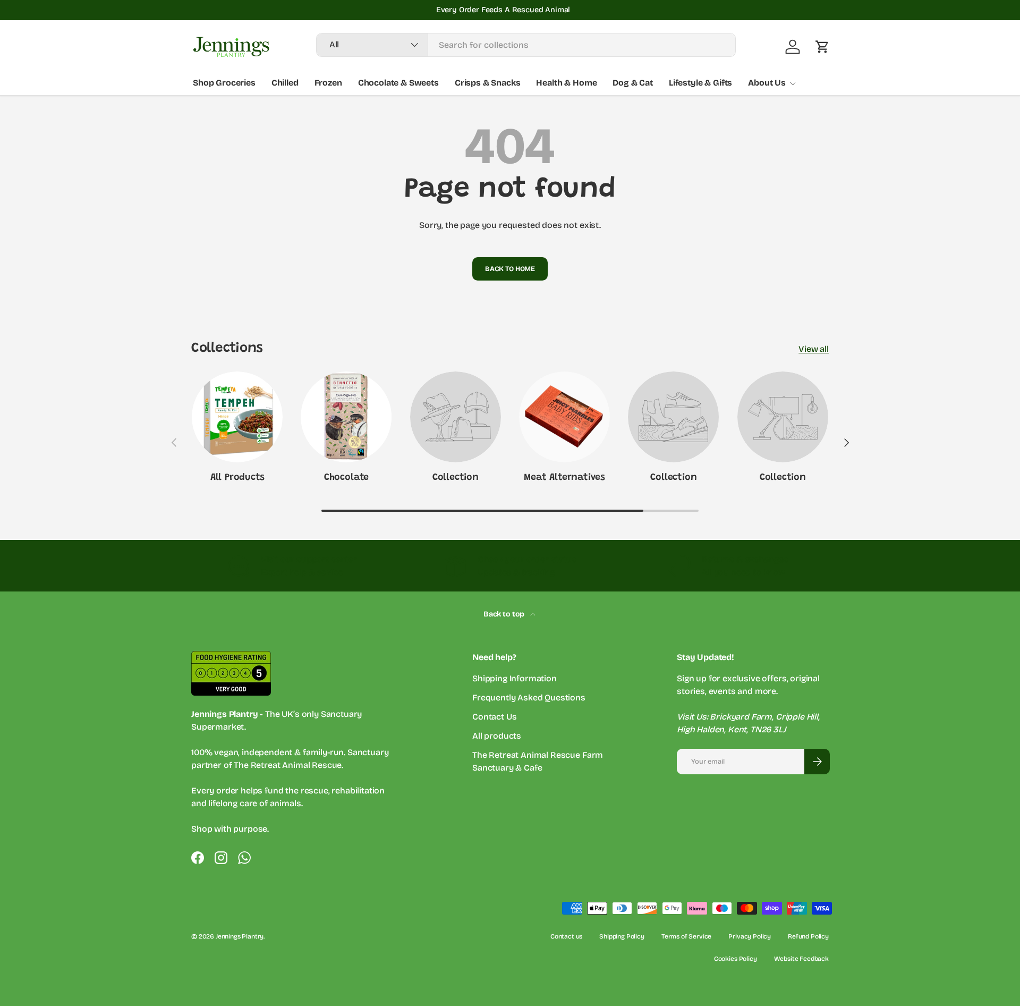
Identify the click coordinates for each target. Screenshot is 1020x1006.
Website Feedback (801, 958)
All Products (237, 478)
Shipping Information (514, 678)
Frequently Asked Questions (528, 697)
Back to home (510, 269)
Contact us (566, 936)
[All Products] (237, 416)
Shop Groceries (224, 83)
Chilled (285, 83)
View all (813, 349)
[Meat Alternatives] (564, 416)
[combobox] (526, 44)
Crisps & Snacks (488, 83)
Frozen (328, 83)
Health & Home (566, 83)
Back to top (504, 614)
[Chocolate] (346, 416)
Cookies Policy (735, 958)
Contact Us (494, 717)
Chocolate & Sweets (398, 83)
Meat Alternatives (564, 478)
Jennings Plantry (240, 936)
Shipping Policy (621, 936)
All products (496, 736)
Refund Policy (808, 936)
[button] (822, 46)
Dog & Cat (633, 83)
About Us (767, 83)
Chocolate (346, 478)
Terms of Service (686, 936)
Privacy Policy (749, 936)
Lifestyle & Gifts (700, 83)
